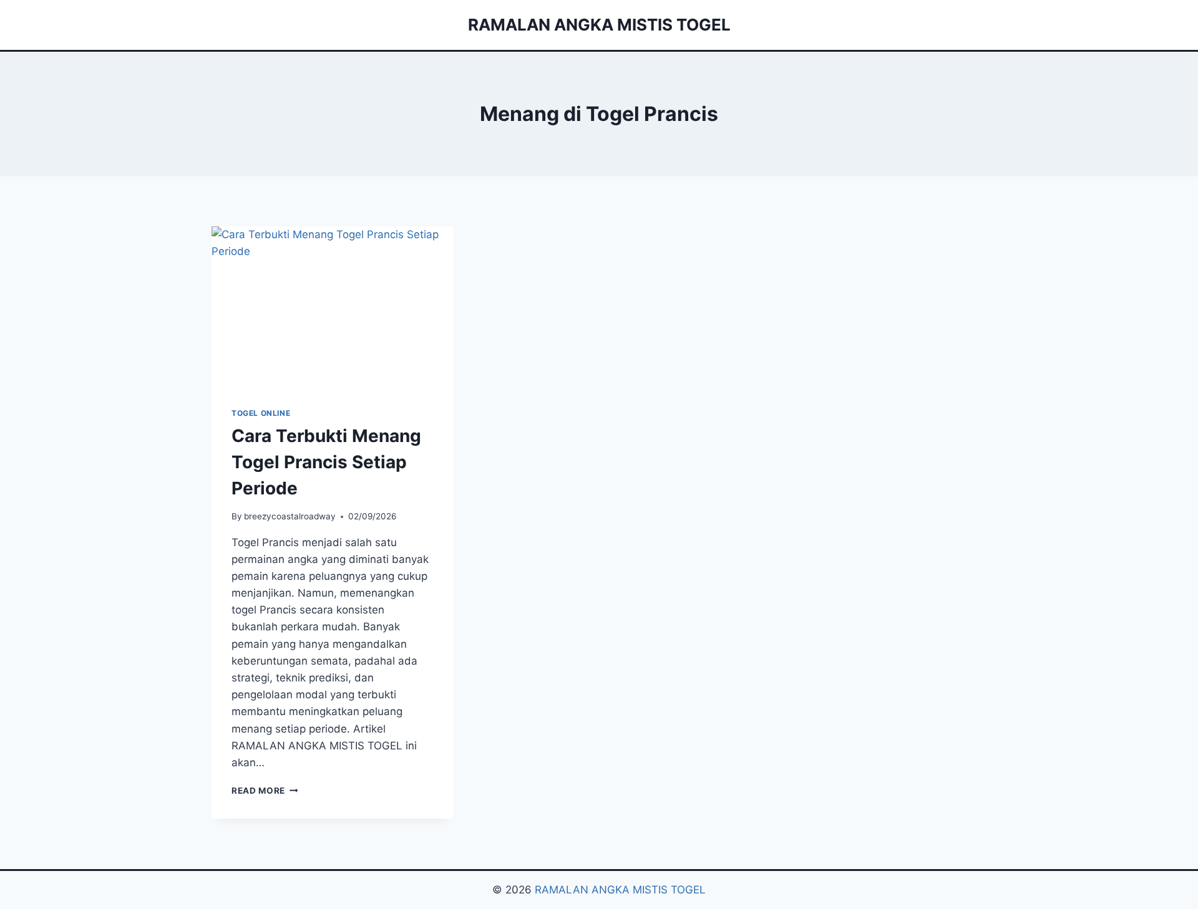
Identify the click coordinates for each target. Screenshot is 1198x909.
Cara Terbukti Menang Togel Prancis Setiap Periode (326, 462)
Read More (264, 791)
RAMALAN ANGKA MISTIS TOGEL (620, 889)
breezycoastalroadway (290, 516)
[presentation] (332, 306)
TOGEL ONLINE (260, 413)
